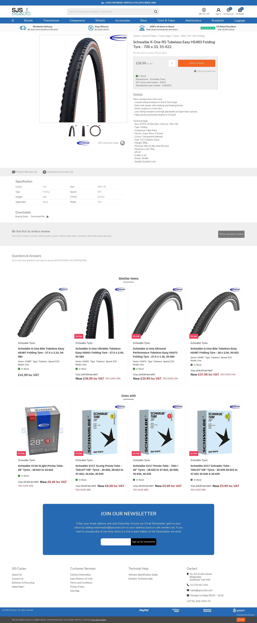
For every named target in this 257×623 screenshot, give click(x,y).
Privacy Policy (77, 586)
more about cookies (98, 620)
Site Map (74, 591)
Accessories (122, 20)
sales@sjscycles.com (201, 590)
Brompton (218, 20)
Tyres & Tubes (166, 20)
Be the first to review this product (150, 53)
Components (77, 20)
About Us (17, 574)
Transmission (51, 20)
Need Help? (18, 586)
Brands (28, 20)
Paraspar (251, 615)
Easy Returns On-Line (81, 578)
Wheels (100, 20)
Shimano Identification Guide (143, 574)
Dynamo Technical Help (140, 578)
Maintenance (193, 20)
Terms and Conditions (81, 582)
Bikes (143, 20)
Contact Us (17, 578)
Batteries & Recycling (23, 582)
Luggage (239, 20)
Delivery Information (80, 574)
